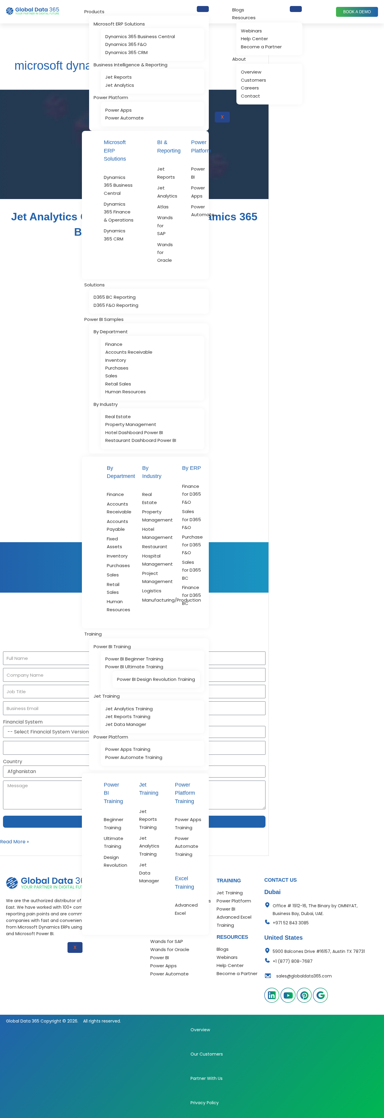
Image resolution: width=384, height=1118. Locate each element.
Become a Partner (261, 47)
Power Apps (118, 110)
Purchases (116, 368)
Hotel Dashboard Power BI (134, 432)
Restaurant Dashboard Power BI (140, 440)
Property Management (130, 424)
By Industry (106, 404)
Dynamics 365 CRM (126, 52)
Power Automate (124, 118)
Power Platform (111, 97)
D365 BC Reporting (115, 297)
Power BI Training (112, 646)
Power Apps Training (127, 749)
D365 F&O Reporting (116, 305)
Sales (111, 376)
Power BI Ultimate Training (134, 666)
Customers (253, 80)
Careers (250, 88)
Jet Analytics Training (129, 709)
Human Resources (125, 391)
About (239, 59)
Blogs (238, 10)
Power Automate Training (133, 757)
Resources (244, 17)
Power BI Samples (104, 319)
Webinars (251, 31)
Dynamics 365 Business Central (140, 36)
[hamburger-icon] (203, 9)
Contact (250, 96)
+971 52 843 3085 (291, 923)
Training (93, 634)
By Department (111, 331)
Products (94, 11)
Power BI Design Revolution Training (156, 679)
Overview (251, 72)
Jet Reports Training (127, 716)
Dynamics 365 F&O (126, 44)
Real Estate (118, 416)
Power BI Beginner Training (134, 659)
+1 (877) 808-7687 (293, 961)
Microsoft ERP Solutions (119, 24)
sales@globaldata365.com (304, 976)
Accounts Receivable (128, 352)
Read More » (14, 841)
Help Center (254, 38)
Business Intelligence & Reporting (130, 65)
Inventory (115, 360)
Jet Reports (118, 77)
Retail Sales (118, 384)
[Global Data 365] (48, 883)
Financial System (23, 721)
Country (12, 761)
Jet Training (107, 696)
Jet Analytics (119, 85)
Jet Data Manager (125, 724)
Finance (113, 344)
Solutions (94, 285)
